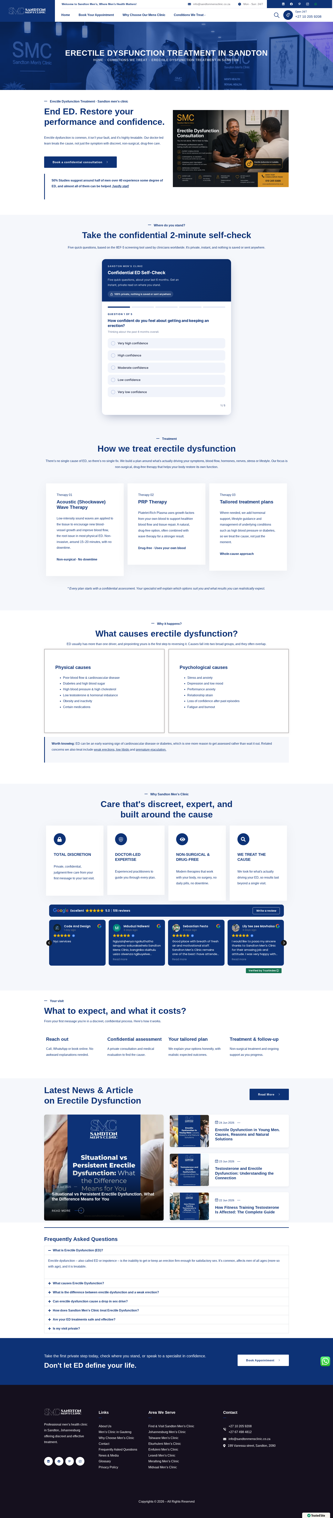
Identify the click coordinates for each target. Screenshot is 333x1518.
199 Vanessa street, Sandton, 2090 (252, 1445)
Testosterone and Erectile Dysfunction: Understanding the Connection (244, 1173)
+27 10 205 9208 (308, 16)
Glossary (105, 1461)
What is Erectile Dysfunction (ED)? (78, 1250)
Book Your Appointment (96, 15)
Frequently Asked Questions (118, 1449)
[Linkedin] (283, 4)
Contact (104, 1443)
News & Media (109, 1455)
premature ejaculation (151, 749)
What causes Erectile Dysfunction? (78, 1283)
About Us (105, 1426)
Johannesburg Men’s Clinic (167, 1432)
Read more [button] (60, 959)
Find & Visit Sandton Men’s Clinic (171, 1426)
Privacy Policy (108, 1467)
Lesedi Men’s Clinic (161, 1455)
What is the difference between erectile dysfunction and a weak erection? (106, 1292)
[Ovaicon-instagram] (308, 4)
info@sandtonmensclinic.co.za (211, 4)
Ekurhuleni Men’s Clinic (164, 1443)
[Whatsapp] (316, 4)
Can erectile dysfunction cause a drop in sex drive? (90, 1301)
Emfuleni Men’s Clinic (163, 1449)
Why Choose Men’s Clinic (116, 1438)
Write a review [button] (266, 911)
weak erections (104, 749)
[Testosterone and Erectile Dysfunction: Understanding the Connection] (189, 1169)
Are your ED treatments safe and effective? (84, 1319)
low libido (122, 749)
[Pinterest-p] (299, 4)
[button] (284, 943)
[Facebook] (291, 4)
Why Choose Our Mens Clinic (144, 15)
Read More (61, 1210)
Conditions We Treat (189, 15)
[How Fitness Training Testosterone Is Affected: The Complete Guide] (189, 1206)
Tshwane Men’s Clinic (163, 1438)
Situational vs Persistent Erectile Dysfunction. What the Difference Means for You (103, 1197)
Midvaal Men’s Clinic (162, 1467)
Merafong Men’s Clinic (163, 1461)
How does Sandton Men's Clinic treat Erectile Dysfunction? (96, 1310)
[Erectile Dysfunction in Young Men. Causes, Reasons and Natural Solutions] (189, 1131)
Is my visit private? (66, 1328)
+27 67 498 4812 (240, 1432)
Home (65, 15)
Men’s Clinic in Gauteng (115, 1432)
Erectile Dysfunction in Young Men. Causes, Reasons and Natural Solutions (247, 1134)
